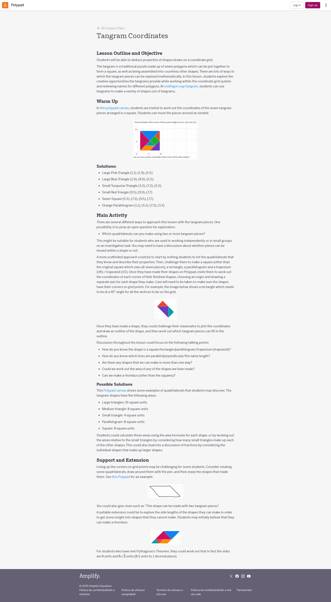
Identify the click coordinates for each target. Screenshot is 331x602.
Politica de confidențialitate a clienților (96, 592)
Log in (297, 5)
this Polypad (121, 477)
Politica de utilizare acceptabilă (133, 592)
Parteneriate (244, 590)
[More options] (326, 5)
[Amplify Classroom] (5, 5)
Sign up (312, 5)
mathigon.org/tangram (181, 86)
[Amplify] (89, 576)
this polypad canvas (114, 108)
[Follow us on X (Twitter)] (231, 576)
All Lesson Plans (113, 28)
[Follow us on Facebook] (237, 576)
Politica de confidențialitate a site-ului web (211, 592)
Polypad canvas (114, 390)
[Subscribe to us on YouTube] (249, 576)
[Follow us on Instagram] (243, 576)
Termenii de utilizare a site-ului (169, 592)
